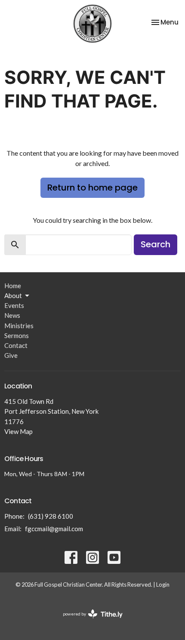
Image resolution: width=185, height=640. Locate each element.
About (13, 295)
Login (163, 584)
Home (12, 285)
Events (14, 305)
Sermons (16, 335)
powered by (88, 621)
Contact (16, 345)
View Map (18, 431)
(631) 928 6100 (50, 516)
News (12, 315)
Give (11, 355)
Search (155, 244)
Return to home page (92, 188)
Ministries (19, 325)
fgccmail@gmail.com (54, 528)
